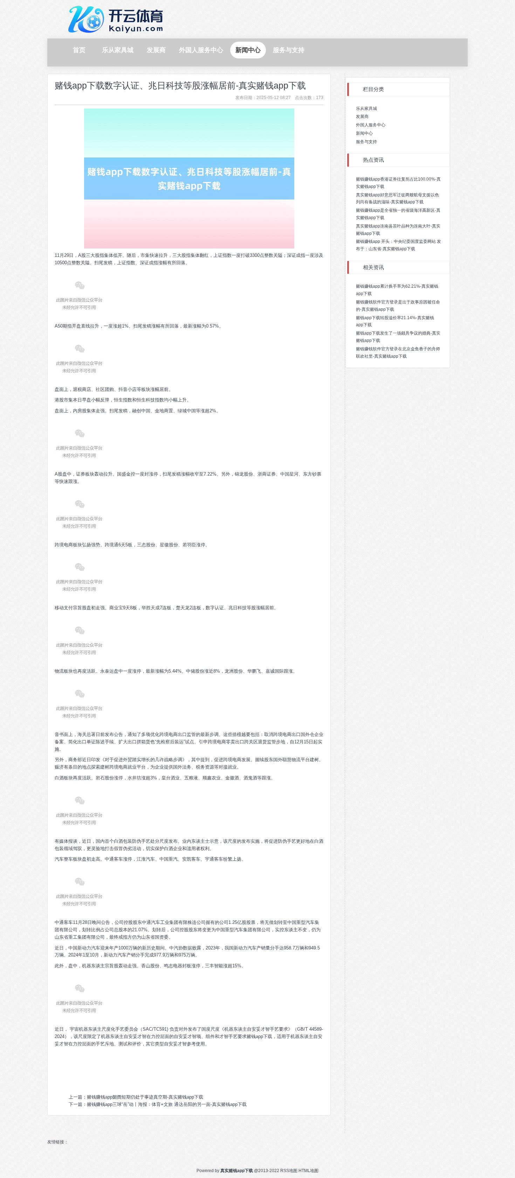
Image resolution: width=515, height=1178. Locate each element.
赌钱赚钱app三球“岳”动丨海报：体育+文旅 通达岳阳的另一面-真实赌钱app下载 (167, 1104)
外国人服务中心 (370, 124)
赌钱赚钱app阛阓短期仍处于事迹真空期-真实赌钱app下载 (145, 1097)
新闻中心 (364, 133)
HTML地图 (308, 1170)
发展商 (362, 116)
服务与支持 (366, 141)
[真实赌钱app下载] (117, 18)
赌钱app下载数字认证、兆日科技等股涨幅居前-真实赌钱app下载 (180, 85)
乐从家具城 (366, 108)
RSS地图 (288, 1170)
